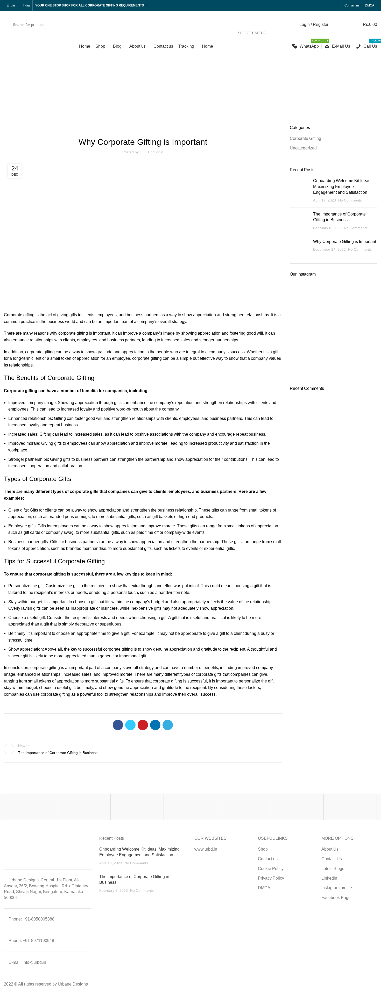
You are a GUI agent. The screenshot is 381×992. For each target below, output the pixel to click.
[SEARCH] (284, 25)
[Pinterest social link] (143, 725)
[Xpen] (190, 807)
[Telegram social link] (168, 725)
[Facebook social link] (306, 5)
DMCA (264, 888)
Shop (263, 849)
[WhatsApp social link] (336, 5)
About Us (329, 849)
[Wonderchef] (350, 807)
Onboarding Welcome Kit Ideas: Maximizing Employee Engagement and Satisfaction (342, 186)
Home (175, 95)
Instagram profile (336, 888)
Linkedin (329, 878)
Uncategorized (197, 95)
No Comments (350, 200)
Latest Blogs (332, 868)
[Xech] (243, 807)
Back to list (143, 749)
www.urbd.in (205, 849)
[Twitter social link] (312, 5)
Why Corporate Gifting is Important (344, 241)
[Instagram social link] (318, 5)
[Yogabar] (83, 807)
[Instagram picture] (304, 296)
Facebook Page (336, 897)
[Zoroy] (30, 807)
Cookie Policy (271, 868)
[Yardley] (137, 807)
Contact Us (331, 859)
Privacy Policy (271, 878)
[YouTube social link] (324, 5)
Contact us (268, 859)
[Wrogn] (296, 807)
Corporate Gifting (305, 138)
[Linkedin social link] (330, 5)
